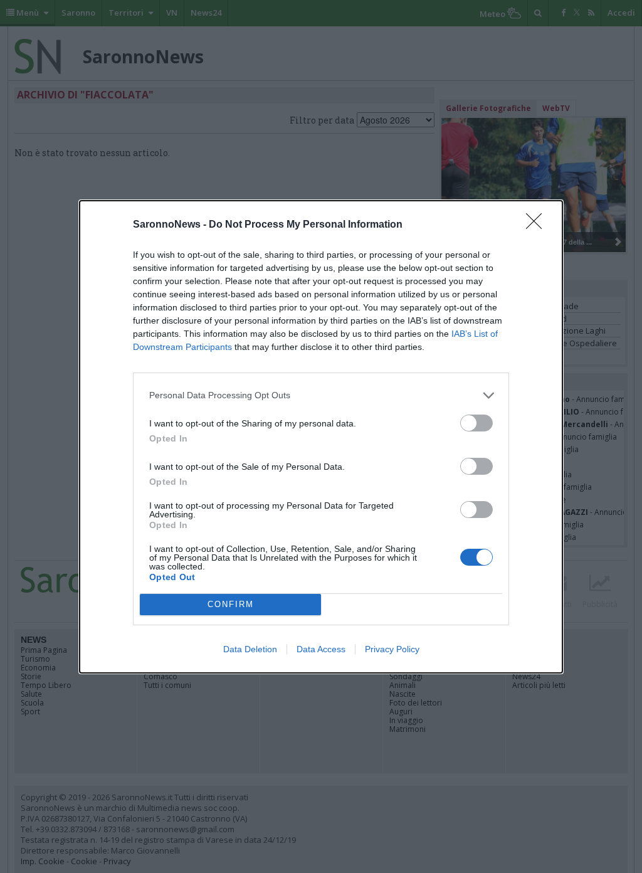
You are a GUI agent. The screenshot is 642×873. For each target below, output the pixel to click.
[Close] (538, 225)
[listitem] (321, 395)
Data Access (321, 649)
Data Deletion (250, 649)
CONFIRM (231, 604)
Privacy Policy (392, 649)
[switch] (476, 423)
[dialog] (321, 437)
